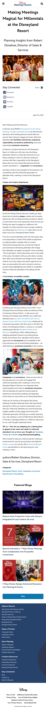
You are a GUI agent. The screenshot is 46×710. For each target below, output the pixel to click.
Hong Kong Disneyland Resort (12, 619)
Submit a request (9, 444)
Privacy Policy (11, 697)
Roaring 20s (22, 230)
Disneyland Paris (7, 622)
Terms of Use (10, 695)
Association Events (8, 635)
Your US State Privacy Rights (27, 697)
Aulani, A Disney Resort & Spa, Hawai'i (14, 617)
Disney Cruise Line (8, 614)
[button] (41, 4)
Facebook (39, 432)
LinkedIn (14, 435)
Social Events (6, 637)
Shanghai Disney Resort (9, 625)
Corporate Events (7, 632)
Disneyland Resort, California (11, 612)
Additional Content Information (27, 695)
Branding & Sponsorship (10, 667)
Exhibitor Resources (8, 652)
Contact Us (5, 677)
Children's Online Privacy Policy (22, 700)
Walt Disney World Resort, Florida (13, 609)
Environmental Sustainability (11, 650)
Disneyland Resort (10, 471)
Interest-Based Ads (30, 703)
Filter (23, 596)
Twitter (5, 435)
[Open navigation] (3, 3)
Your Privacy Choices (15, 703)
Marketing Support (8, 647)
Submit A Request (7, 645)
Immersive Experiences (9, 660)
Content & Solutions (8, 665)
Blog (3, 675)
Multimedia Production (9, 662)
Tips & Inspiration (24, 471)
